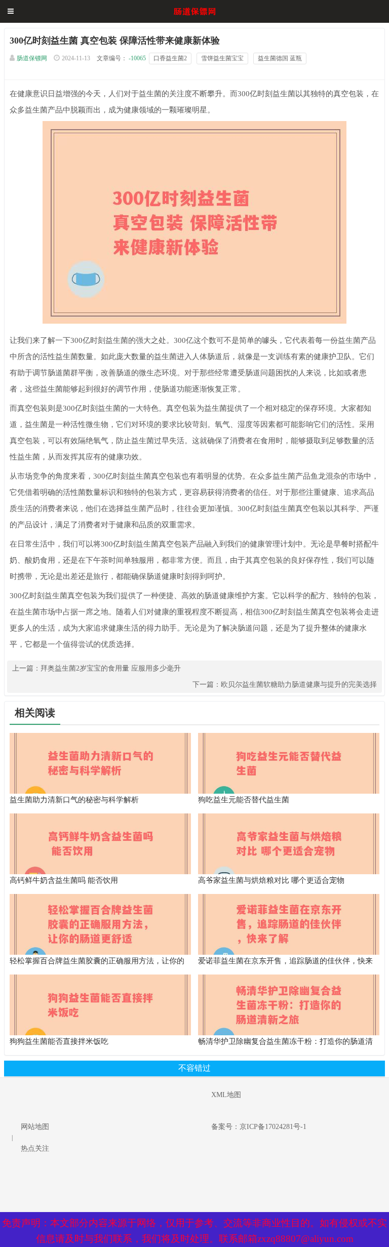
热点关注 (35, 1148)
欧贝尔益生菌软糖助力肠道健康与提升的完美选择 (299, 684)
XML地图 (226, 1095)
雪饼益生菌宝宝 (222, 58)
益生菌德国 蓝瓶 (280, 58)
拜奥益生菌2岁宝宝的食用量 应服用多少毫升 (111, 668)
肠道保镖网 (32, 58)
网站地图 (35, 1127)
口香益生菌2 (170, 58)
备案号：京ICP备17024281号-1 (258, 1127)
